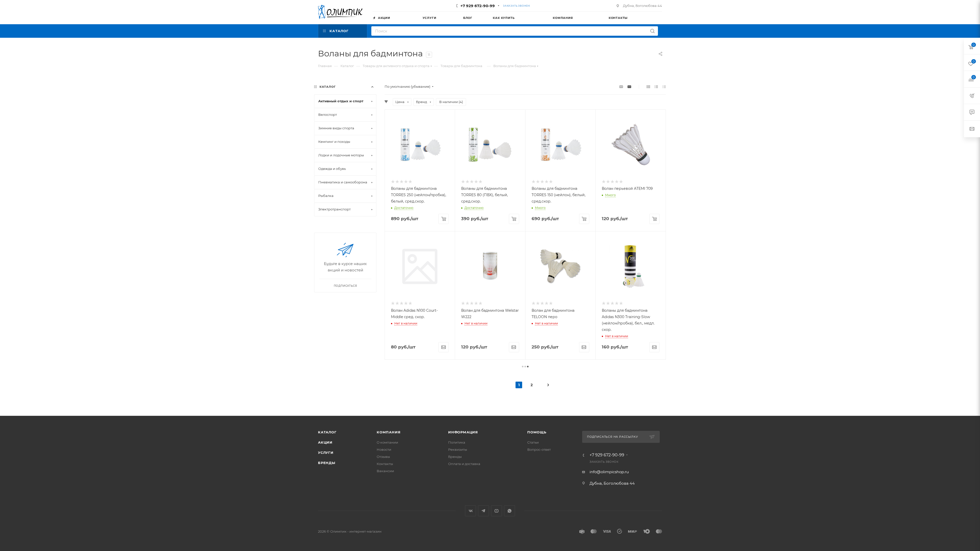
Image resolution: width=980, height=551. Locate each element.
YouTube (496, 510)
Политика (456, 442)
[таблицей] (664, 86)
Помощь (536, 432)
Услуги (326, 452)
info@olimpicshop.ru (609, 471)
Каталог (327, 432)
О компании (387, 442)
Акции (325, 442)
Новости (384, 449)
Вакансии (385, 471)
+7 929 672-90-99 (477, 5)
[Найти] (652, 31)
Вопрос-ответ (539, 449)
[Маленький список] (621, 86)
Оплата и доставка (464, 464)
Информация (463, 432)
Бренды (326, 463)
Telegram (483, 510)
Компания (388, 432)
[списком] (656, 86)
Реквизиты (457, 449)
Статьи (533, 442)
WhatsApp (509, 510)
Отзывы (383, 457)
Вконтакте (470, 510)
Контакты (385, 464)
